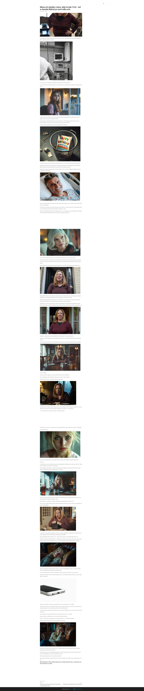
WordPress (71, 689)
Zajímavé (44, 681)
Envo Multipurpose (79, 689)
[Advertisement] (61, 221)
